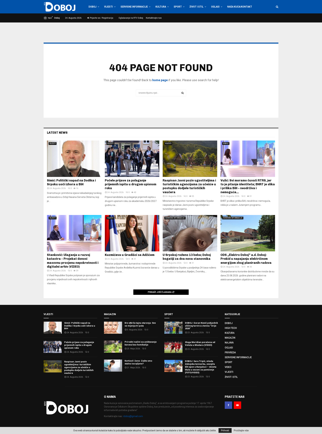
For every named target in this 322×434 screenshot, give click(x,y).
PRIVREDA (230, 352)
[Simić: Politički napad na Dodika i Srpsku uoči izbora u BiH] (74, 159)
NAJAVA (229, 342)
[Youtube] (237, 405)
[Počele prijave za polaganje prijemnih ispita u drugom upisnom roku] (132, 159)
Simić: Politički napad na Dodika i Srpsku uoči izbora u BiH (71, 182)
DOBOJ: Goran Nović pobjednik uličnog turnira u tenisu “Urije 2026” (201, 326)
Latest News (57, 132)
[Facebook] (228, 405)
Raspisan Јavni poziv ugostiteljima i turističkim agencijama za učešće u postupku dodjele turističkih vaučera (189, 186)
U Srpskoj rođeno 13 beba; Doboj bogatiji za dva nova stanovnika (187, 257)
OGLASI (215, 6)
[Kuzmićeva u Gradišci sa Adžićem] (132, 233)
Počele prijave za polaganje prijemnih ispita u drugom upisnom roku (130, 184)
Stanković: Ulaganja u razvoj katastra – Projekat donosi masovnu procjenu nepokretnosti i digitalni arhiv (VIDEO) (72, 260)
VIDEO (228, 367)
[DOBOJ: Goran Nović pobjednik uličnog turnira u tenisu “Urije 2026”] (173, 328)
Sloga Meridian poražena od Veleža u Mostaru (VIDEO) (200, 343)
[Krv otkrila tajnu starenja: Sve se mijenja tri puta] (113, 328)
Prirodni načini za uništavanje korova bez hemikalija (141, 343)
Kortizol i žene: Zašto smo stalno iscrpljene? (138, 362)
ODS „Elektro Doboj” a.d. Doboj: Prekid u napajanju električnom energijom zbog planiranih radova (246, 259)
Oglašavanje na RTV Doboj (131, 18)
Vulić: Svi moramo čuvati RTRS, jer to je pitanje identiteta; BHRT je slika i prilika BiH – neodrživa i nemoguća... (248, 186)
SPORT (178, 6)
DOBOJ (92, 6)
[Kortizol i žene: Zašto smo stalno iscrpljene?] (113, 366)
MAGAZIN (230, 337)
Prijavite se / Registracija (101, 18)
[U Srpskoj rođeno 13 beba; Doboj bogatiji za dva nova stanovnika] (190, 233)
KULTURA (160, 6)
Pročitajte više (241, 430)
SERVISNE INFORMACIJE (134, 6)
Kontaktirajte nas (154, 18)
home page (160, 80)
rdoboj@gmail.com (133, 416)
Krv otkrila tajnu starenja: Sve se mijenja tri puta (140, 324)
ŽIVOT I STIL (196, 6)
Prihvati (225, 430)
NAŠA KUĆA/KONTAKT (239, 6)
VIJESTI (108, 6)
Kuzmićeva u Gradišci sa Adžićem (129, 255)
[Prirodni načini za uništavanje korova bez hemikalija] (113, 347)
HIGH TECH (231, 328)
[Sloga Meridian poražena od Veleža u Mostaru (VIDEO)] (173, 347)
